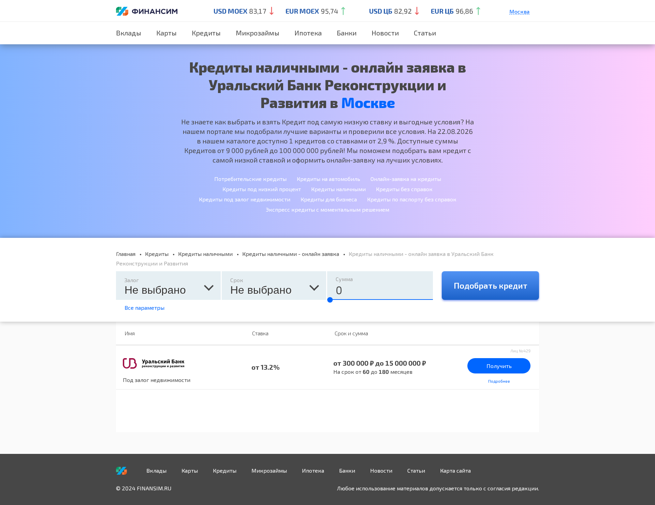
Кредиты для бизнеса (329, 199)
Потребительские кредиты (250, 178)
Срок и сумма (351, 333)
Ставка (260, 333)
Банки (346, 33)
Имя (130, 333)
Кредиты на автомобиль (328, 178)
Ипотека (308, 33)
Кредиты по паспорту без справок (411, 199)
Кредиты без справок (404, 189)
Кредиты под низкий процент (261, 189)
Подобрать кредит (490, 285)
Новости (385, 33)
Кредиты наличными (338, 189)
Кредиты (206, 33)
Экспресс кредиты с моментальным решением (327, 209)
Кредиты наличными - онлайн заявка (290, 253)
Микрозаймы (257, 33)
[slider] (330, 300)
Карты (166, 33)
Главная (125, 253)
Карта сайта (455, 470)
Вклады (128, 33)
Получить (499, 366)
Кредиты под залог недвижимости (244, 199)
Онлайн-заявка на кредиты (405, 178)
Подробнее (499, 381)
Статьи (425, 33)
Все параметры (144, 307)
